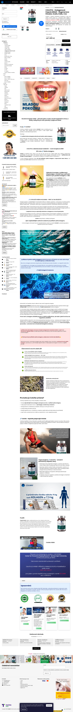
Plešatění (6, 107)
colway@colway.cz (6, 680)
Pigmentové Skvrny (7, 98)
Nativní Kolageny (8, 49)
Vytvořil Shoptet (68, 709)
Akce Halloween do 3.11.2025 (7, 220)
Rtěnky (5, 67)
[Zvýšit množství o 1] (60, 41)
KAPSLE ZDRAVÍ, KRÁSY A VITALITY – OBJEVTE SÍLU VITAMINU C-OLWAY (8, 233)
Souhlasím (49, 705)
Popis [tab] (21, 78)
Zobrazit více (36, 648)
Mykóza (5, 95)
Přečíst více (26, 623)
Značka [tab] (53, 78)
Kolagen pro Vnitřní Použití (10, 50)
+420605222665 (6, 681)
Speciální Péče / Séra (8, 56)
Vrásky (5, 86)
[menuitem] (15, 2)
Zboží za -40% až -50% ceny (9, 79)
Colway (65, 34)
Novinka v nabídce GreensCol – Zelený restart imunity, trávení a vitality (9, 197)
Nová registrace (4, 21)
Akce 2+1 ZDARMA (7, 81)
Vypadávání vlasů (7, 104)
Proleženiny (6, 94)
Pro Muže (6, 68)
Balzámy (5, 63)
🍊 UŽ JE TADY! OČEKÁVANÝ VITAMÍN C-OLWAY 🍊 (9, 186)
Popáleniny (6, 102)
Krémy (5, 54)
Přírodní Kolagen (7, 45)
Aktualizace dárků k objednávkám (8, 192)
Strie (5, 106)
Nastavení (24, 709)
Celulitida (6, 87)
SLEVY (21, 681)
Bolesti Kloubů (6, 91)
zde (25, 707)
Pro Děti (5, 69)
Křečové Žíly (6, 100)
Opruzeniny (6, 96)
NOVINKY (4, 83)
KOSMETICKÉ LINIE (7, 52)
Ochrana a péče (7, 61)
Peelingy (5, 60)
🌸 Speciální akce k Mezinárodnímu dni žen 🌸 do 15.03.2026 (9, 211)
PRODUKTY (5, 42)
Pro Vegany (6, 71)
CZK (57, 1)
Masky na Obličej (7, 57)
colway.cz (5, 684)
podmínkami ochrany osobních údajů (62, 669)
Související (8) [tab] (27, 78)
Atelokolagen (7, 46)
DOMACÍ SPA (5, 108)
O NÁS (21, 680)
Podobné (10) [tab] (34, 78)
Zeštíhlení (6, 92)
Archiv (4, 205)
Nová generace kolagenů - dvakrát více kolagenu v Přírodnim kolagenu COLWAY (9, 246)
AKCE (4, 75)
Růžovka (5, 99)
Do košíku (67, 40)
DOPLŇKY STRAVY (7, 53)
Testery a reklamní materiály (9, 72)
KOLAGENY (6, 44)
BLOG (21, 683)
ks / (9, 36)
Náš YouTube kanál (6, 685)
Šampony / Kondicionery (8, 64)
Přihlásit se (5, 19)
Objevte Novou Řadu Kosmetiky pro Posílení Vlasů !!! (9, 238)
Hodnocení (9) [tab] (41, 78)
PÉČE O (4, 73)
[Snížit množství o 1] (55, 41)
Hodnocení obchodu (36, 634)
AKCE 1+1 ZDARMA (7, 76)
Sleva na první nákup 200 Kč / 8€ (55, 711)
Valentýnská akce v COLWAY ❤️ (8, 215)
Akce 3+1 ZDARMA (7, 77)
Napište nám (22, 687)
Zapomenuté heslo (5, 22)
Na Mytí (5, 59)
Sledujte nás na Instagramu (39, 653)
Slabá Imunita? (7, 90)
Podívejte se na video (51, 622)
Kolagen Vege (7, 48)
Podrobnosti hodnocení (59, 7)
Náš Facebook (5, 682)
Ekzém (5, 103)
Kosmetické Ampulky (8, 65)
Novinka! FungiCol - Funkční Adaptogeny (7, 242)
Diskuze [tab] (48, 78)
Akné (5, 88)
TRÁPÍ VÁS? (5, 84)
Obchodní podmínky (24, 684)
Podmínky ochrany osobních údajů (26, 685)
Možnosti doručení (62, 31)
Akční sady (6, 80)
